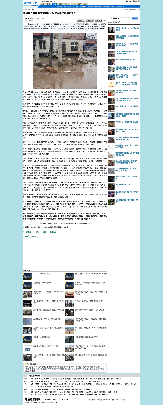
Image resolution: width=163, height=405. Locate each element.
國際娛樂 (67, 389)
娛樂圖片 (89, 389)
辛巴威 (81, 369)
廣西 (35, 367)
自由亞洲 (62, 223)
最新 (59, 6)
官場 (86, 379)
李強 (49, 369)
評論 (54, 4)
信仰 (112, 379)
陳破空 (30, 20)
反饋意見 (99, 400)
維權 (95, 379)
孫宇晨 (65, 367)
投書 (103, 6)
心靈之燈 (60, 384)
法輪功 (98, 367)
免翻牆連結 (135, 1)
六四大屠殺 (85, 367)
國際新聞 (61, 379)
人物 (74, 379)
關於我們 (92, 400)
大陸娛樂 (38, 389)
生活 (60, 4)
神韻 (39, 367)
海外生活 (67, 384)
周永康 (32, 371)
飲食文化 (38, 392)
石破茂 (54, 369)
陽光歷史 (75, 394)
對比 (107, 6)
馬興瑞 (51, 367)
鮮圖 (115, 392)
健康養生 (38, 384)
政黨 (91, 6)
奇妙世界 (95, 392)
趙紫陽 (27, 371)
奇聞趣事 (82, 392)
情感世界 (45, 392)
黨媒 (26, 236)
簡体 (128, 1)
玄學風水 (75, 384)
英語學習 (41, 386)
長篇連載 (63, 386)
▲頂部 (123, 400)
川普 (47, 367)
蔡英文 (102, 369)
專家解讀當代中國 (56, 394)
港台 (108, 379)
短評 (95, 6)
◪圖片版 (133, 9)
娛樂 (73, 4)
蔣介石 (70, 369)
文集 (87, 6)
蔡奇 (97, 369)
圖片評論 (96, 381)
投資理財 (126, 384)
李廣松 (50, 223)
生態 (103, 379)
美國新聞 (42, 379)
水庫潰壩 (28, 369)
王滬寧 (45, 369)
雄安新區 (64, 369)
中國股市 (38, 369)
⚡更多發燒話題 (30, 364)
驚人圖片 (33, 394)
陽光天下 (90, 394)
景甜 (43, 367)
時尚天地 (75, 392)
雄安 (66, 128)
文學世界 (56, 386)
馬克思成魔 (59, 367)
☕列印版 (127, 9)
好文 (99, 6)
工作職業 (82, 384)
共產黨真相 (29, 232)
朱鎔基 (30, 367)
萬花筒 (88, 392)
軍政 (36, 379)
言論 (64, 6)
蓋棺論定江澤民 (43, 394)
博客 (84, 4)
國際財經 (68, 379)
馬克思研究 (67, 394)
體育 (99, 379)
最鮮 (32, 392)
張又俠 (92, 367)
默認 (104, 20)
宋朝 (37, 188)
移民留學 (67, 392)
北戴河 (76, 369)
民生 (91, 379)
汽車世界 (60, 392)
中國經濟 (77, 367)
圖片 (121, 6)
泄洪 (37, 232)
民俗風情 (110, 392)
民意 (115, 6)
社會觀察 (52, 392)
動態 (83, 6)
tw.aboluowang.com (48, 1)
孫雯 (59, 369)
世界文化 (133, 384)
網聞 (78, 379)
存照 (111, 6)
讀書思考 (33, 386)
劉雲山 (87, 369)
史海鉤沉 (45, 384)
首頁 (42, 4)
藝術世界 (104, 384)
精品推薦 (82, 389)
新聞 (48, 4)
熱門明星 (52, 389)
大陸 (47, 379)
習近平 (25, 97)
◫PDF (138, 9)
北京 (88, 111)
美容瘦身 (111, 384)
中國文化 (97, 384)
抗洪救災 (53, 232)
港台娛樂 (60, 389)
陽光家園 (97, 394)
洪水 (44, 232)
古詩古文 (119, 384)
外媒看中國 (70, 6)
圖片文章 (70, 386)
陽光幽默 (83, 394)
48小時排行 (115, 22)
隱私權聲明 (115, 400)
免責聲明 (107, 400)
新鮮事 (66, 4)
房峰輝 (92, 369)
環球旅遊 (102, 392)
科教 (82, 379)
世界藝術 (48, 386)
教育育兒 (89, 384)
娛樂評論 (75, 389)
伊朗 (26, 367)
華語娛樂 (45, 389)
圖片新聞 (118, 379)
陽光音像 (105, 394)
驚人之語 (78, 6)
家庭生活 (52, 384)
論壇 (79, 4)
